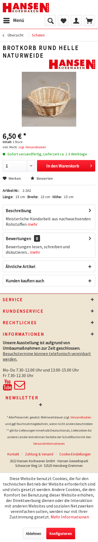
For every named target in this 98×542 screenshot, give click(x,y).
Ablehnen (33, 533)
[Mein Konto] (76, 20)
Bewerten (44, 178)
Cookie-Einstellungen (75, 454)
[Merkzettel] (63, 20)
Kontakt (13, 454)
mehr (32, 224)
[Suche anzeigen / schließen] (50, 20)
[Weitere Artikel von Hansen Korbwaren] (72, 64)
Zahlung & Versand (39, 454)
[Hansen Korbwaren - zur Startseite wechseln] (26, 7)
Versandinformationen (49, 443)
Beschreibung (18, 210)
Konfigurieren (61, 533)
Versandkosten (81, 417)
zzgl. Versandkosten (32, 147)
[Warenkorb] (89, 20)
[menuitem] (13, 20)
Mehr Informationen (70, 517)
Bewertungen (18, 238)
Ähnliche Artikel (20, 266)
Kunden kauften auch (25, 280)
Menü (18, 20)
